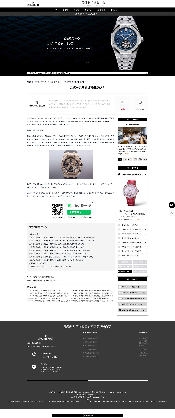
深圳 (135, 159)
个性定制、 (143, 353)
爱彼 (38, 234)
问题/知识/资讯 (101, 10)
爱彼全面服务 (144, 332)
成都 (145, 159)
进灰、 (141, 341)
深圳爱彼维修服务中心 (91, 353)
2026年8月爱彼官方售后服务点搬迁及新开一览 (43, 291)
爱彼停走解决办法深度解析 (131, 238)
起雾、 (146, 341)
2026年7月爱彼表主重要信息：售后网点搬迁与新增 (89, 298)
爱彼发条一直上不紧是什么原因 (133, 229)
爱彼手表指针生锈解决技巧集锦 (133, 255)
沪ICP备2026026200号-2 (95, 397)
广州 (63, 82)
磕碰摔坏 (142, 345)
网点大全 (77, 10)
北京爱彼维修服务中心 (91, 338)
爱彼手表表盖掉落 (140, 271)
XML (87, 399)
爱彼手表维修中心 (140, 262)
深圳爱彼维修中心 (35, 253)
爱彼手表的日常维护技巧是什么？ (45, 280)
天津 (140, 159)
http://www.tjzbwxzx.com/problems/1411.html (54, 266)
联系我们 (114, 10)
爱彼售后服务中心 (93, 2)
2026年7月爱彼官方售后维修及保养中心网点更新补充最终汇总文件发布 (97, 293)
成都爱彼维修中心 (35, 260)
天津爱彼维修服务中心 (91, 345)
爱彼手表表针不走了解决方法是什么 (135, 247)
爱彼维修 (30, 118)
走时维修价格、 (145, 338)
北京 (119, 159)
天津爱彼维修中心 (35, 257)
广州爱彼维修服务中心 (91, 349)
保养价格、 (143, 349)
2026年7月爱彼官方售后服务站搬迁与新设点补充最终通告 (48, 296)
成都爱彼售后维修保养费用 (125, 271)
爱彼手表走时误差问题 (130, 225)
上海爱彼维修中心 (35, 244)
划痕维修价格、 (145, 343)
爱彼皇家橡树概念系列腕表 (140, 266)
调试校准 (142, 355)
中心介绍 (88, 10)
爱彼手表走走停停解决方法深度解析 (135, 242)
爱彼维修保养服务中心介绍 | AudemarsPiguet (138, 174)
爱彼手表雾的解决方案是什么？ (44, 277)
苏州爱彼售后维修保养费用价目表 (125, 266)
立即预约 (88, 212)
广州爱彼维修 (33, 196)
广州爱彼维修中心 (35, 250)
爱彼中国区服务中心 (90, 332)
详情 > (126, 154)
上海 (124, 159)
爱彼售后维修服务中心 (100, 392)
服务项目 (66, 10)
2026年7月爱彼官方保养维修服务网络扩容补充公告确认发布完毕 (94, 301)
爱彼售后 (125, 262)
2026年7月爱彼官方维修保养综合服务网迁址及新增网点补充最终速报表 (97, 296)
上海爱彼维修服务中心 (91, 342)
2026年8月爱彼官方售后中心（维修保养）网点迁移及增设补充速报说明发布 (54, 293)
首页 (57, 9)
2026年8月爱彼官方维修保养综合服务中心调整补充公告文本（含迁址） (97, 291)
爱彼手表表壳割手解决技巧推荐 (133, 234)
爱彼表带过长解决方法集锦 (131, 251)
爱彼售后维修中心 (41, 82)
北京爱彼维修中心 (35, 237)
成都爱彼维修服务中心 (91, 356)
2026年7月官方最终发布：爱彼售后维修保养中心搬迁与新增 (48, 301)
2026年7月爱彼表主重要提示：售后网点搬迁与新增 (45, 298)
